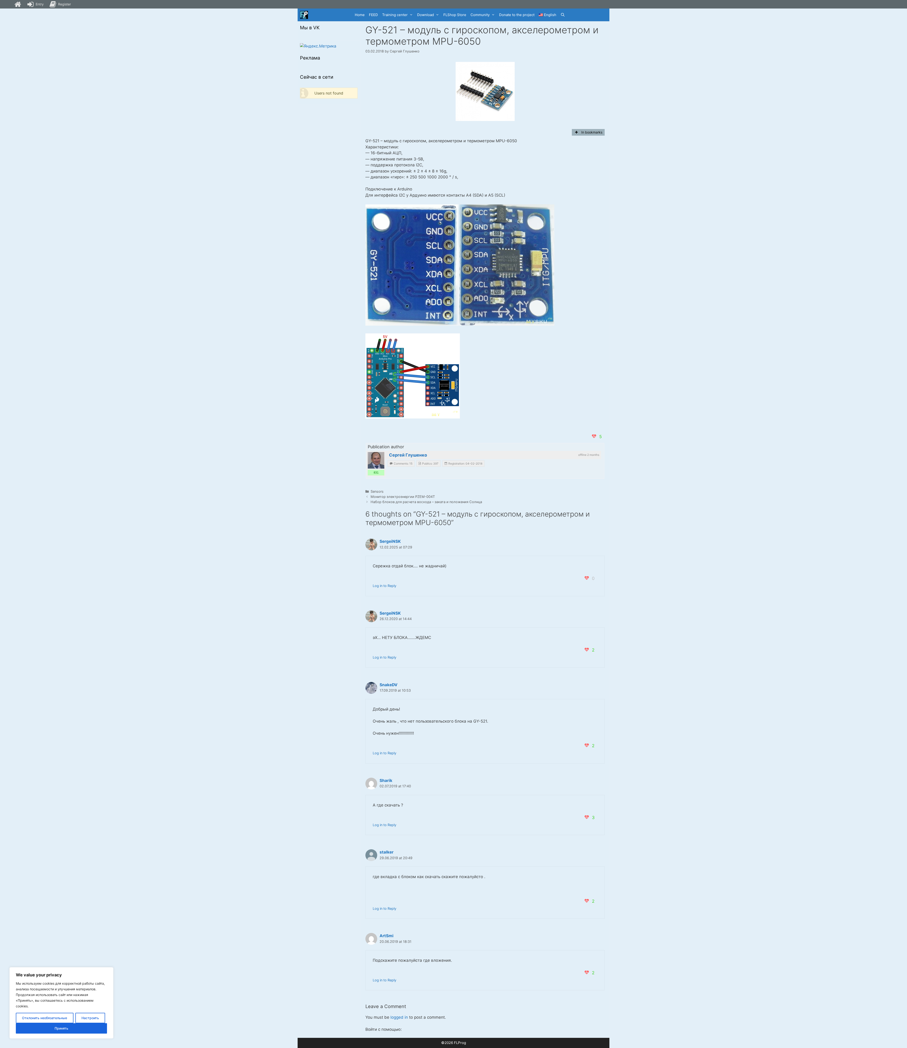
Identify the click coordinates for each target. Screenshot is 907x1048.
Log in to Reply (384, 586)
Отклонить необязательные (44, 1018)
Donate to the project (517, 15)
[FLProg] (304, 15)
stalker (387, 852)
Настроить (90, 1018)
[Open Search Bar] (562, 15)
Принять (61, 1028)
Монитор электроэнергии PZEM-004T (403, 497)
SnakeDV (389, 684)
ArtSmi (387, 935)
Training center (395, 15)
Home (360, 15)
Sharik (386, 780)
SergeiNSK (390, 541)
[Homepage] (17, 4)
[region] (61, 1003)
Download (425, 15)
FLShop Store (454, 15)
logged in (399, 1017)
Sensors (377, 491)
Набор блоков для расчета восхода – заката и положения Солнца (426, 502)
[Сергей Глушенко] (376, 460)
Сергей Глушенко (408, 455)
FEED (373, 15)
